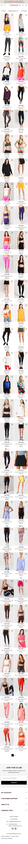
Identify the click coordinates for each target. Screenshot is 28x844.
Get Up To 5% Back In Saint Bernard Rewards (14, 2)
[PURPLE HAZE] (8, 449)
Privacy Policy (15, 836)
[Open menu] (1, 5)
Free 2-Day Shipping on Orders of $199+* (13, 1)
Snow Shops (14, 819)
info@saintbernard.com (15, 821)
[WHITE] (22, 526)
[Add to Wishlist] (12, 15)
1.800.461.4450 (13, 824)
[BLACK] (6, 449)
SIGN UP (14, 782)
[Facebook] (12, 829)
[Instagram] (15, 829)
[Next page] (18, 755)
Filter (4, 11)
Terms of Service (5, 836)
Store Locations (14, 816)
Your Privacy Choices (6, 838)
